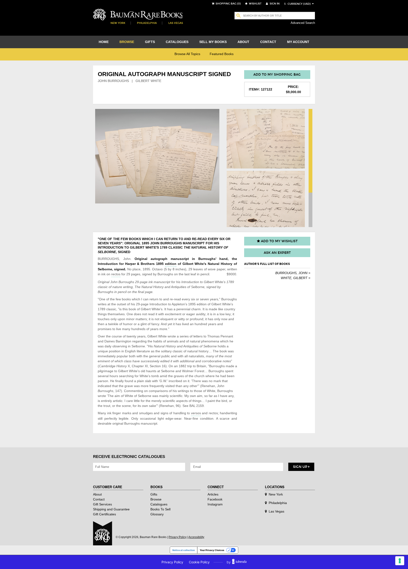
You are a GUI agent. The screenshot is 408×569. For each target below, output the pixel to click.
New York (117, 23)
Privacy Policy (178, 537)
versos (196, 413)
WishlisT (255, 3)
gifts (150, 42)
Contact (99, 499)
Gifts (153, 494)
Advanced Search (303, 23)
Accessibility (196, 537)
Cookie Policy (199, 562)
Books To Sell (160, 509)
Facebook (215, 499)
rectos (115, 274)
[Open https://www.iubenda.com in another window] (239, 562)
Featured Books (222, 54)
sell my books (213, 42)
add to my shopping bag (277, 75)
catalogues (177, 42)
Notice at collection (183, 550)
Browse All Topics (187, 54)
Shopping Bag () (228, 3)
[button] (297, 3)
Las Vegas (175, 23)
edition (170, 264)
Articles (213, 494)
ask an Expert (277, 253)
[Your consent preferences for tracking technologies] (399, 560)
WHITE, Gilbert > (295, 278)
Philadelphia (147, 23)
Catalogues (158, 504)
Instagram (215, 504)
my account (298, 42)
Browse (156, 499)
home (104, 42)
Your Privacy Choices (212, 550)
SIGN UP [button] (300, 467)
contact (268, 42)
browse (126, 42)
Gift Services (102, 504)
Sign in (274, 3)
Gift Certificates (104, 514)
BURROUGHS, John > (292, 273)
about (243, 42)
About (97, 494)
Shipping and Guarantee (111, 509)
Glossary (157, 514)
